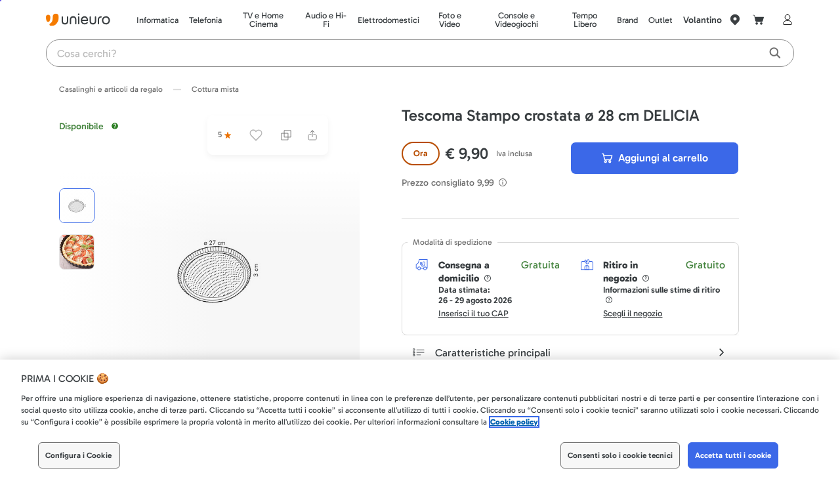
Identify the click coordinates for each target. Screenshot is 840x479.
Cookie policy (514, 422)
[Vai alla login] (785, 19)
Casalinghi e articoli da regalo (111, 89)
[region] (420, 419)
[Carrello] (758, 19)
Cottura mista (215, 89)
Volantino (702, 20)
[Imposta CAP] (735, 19)
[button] (216, 272)
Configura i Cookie (78, 455)
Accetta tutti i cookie (733, 455)
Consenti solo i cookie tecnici (620, 455)
